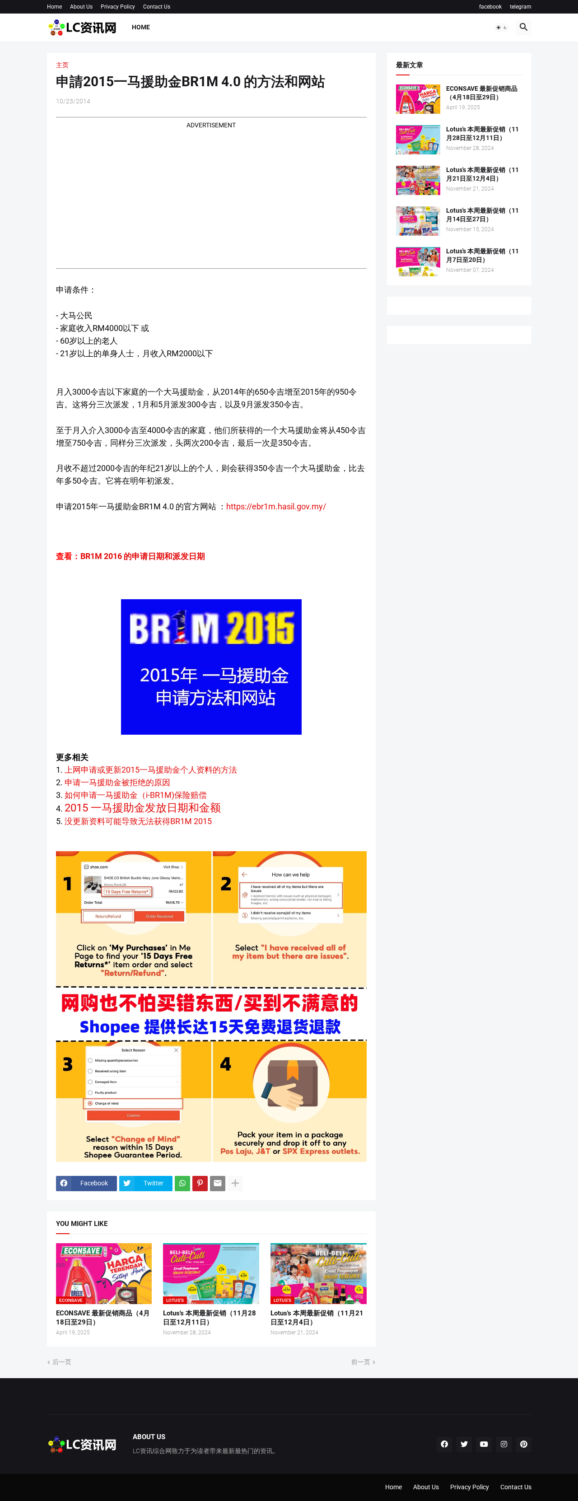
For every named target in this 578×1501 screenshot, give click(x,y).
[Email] (217, 1183)
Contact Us (156, 7)
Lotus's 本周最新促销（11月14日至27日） (482, 215)
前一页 (360, 1362)
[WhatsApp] (182, 1183)
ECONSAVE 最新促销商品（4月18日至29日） (103, 1317)
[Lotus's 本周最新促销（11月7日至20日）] (418, 261)
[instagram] (504, 1444)
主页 (62, 65)
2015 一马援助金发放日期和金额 (143, 808)
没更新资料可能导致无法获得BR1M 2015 (138, 821)
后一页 (61, 1362)
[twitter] (464, 1444)
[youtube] (484, 1444)
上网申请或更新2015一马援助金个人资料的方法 (151, 769)
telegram (520, 7)
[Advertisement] (211, 193)
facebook (490, 7)
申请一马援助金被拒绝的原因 (117, 782)
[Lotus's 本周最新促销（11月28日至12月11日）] (418, 139)
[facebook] (444, 1444)
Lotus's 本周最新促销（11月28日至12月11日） (209, 1317)
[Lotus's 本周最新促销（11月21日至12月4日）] (418, 180)
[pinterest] (523, 1444)
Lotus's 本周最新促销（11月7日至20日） (482, 255)
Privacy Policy (118, 7)
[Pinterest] (200, 1183)
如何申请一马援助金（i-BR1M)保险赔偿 (136, 795)
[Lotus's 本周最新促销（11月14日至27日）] (418, 221)
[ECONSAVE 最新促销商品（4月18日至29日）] (418, 99)
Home (54, 7)
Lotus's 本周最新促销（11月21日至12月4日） (317, 1317)
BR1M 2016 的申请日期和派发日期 (142, 556)
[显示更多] (235, 1183)
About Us (81, 7)
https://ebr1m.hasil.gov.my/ (276, 506)
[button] (501, 27)
